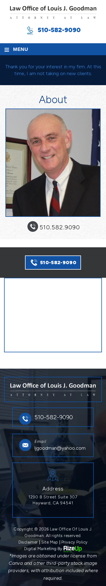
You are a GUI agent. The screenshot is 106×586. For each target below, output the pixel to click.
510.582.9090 (60, 227)
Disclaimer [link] (28, 542)
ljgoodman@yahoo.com (60, 448)
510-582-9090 (59, 30)
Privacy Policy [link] (74, 542)
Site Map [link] (49, 542)
